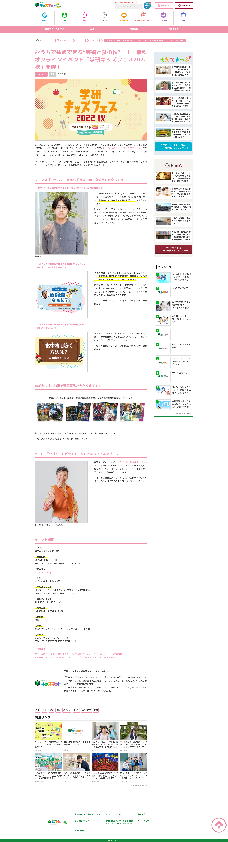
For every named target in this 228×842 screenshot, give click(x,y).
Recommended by (135, 785)
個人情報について (82, 821)
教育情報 (134, 28)
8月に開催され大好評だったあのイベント (123, 148)
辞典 (183, 20)
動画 (84, 20)
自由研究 (45, 20)
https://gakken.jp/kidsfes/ (48, 572)
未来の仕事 (124, 20)
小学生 (76, 710)
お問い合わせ (80, 830)
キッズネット (45, 40)
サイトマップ (143, 821)
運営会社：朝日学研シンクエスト (88, 814)
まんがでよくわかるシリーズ (143, 21)
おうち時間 (86, 710)
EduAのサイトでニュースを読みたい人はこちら (173, 249)
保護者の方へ (166, 5)
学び (44, 710)
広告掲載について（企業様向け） (120, 822)
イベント (94, 40)
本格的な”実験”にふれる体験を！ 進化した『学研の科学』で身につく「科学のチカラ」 (77, 657)
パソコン (66, 710)
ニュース (104, 20)
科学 (64, 20)
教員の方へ (186, 5)
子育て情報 (173, 28)
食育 (37, 710)
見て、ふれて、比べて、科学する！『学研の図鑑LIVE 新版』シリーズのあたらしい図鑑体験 (78, 654)
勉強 (51, 710)
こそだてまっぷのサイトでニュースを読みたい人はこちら (173, 147)
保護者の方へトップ (54, 28)
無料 (58, 710)
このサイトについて (114, 814)
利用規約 (141, 814)
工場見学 (163, 20)
